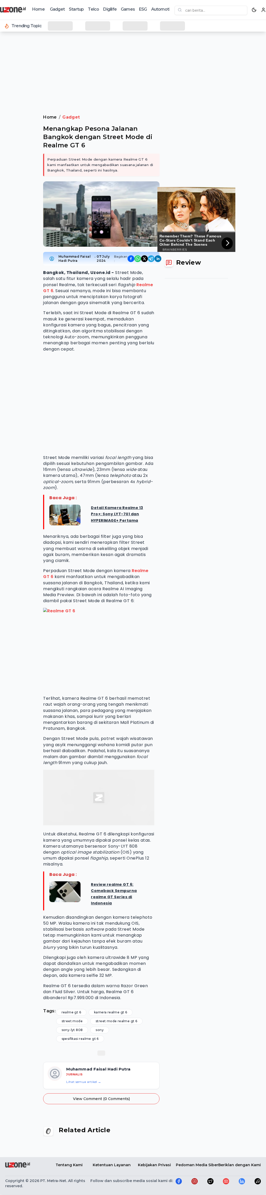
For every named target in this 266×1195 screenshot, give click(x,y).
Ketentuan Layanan (112, 1165)
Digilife (110, 9)
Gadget (57, 9)
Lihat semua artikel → (83, 1082)
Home (38, 9)
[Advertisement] (133, 49)
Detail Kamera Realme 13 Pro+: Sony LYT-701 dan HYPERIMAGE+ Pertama (117, 514)
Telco (93, 9)
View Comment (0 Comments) (101, 1098)
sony (100, 1030)
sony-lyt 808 (72, 1030)
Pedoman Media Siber (197, 1165)
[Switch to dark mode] (254, 9)
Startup (76, 9)
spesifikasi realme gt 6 (80, 1039)
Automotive (163, 9)
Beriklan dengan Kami (239, 1165)
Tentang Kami (69, 1165)
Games (128, 9)
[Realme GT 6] (98, 649)
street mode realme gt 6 (116, 1021)
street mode (72, 1021)
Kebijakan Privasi (154, 1165)
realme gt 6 (71, 1012)
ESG (143, 9)
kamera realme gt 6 (110, 1012)
